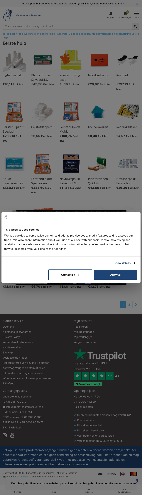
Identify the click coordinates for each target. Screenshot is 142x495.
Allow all (115, 274)
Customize (68, 274)
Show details (122, 263)
